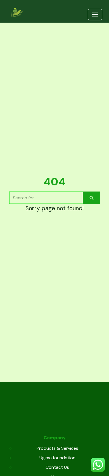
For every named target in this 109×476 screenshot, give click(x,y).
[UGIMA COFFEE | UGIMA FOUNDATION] (16, 13)
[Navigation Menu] (95, 14)
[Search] (91, 198)
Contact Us (57, 467)
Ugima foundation (57, 458)
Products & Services (57, 448)
